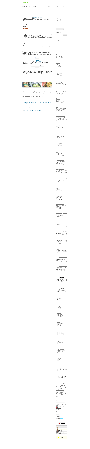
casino (57, 77)
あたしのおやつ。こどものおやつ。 (62, 353)
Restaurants (58, 392)
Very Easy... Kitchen (60, 351)
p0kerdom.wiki (58, 134)
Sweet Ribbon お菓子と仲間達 (61, 348)
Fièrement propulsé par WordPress (27, 447)
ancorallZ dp (57, 64)
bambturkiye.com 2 (58, 72)
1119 (56, 54)
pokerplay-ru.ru (58, 148)
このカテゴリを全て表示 (61, 434)
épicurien (58, 322)
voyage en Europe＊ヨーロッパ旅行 (61, 205)
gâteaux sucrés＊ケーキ (59, 177)
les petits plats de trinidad (61, 335)
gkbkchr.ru (57, 99)
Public (56, 154)
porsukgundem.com (58, 151)
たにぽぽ (58, 360)
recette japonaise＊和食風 (35, 96)
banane (62, 382)
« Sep (56, 22)
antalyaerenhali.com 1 (59, 67)
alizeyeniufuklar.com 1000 (59, 59)
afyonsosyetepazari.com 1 (59, 56)
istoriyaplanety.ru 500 (59, 102)
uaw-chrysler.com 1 (58, 195)
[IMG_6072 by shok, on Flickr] (37, 57)
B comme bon (59, 313)
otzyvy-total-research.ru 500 (60, 133)
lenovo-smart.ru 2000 (59, 121)
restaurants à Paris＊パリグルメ (60, 118)
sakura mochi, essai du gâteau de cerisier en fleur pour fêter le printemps (61, 267)
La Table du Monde (60, 332)
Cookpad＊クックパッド (60, 317)
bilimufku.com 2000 (58, 75)
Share (51, 78)
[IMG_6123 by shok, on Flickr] (35, 61)
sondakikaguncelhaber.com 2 (60, 187)
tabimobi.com (63, 283)
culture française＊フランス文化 (60, 117)
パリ (66, 395)
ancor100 (57, 126)
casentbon (57, 250)
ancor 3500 (57, 80)
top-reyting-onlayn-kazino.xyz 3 (60, 192)
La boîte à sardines (60, 331)
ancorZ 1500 (58, 152)
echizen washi (60, 386)
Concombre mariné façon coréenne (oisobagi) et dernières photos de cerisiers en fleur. (46, 89)
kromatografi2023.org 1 (59, 111)
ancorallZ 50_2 (59, 199)
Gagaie (57, 226)
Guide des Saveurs (58, 412)
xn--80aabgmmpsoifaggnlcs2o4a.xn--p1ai (61, 213)
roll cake (63, 392)
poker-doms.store (58, 139)
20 (57, 20)
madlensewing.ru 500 (59, 124)
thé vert (64, 393)
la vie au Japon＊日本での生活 (49, 6)
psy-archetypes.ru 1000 (59, 153)
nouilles (62, 390)
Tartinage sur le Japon (60, 376)
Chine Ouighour (64, 383)
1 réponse (23, 15)
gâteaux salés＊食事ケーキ (60, 160)
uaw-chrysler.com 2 (58, 196)
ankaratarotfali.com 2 (59, 66)
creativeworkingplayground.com (60, 84)
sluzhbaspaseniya (59, 215)
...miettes (58, 306)
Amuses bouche (59, 309)
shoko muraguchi (64, 279)
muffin (58, 390)
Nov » (65, 22)
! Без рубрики (58, 50)
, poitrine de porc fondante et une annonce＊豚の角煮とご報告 (61, 227)
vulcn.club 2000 (58, 206)
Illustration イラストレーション (60, 101)
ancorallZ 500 (58, 63)
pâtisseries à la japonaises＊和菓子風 (61, 178)
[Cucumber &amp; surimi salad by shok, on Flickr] (37, 17)
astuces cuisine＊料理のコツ (60, 221)
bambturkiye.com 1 (58, 71)
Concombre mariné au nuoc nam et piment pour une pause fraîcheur (36, 88)
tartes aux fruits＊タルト (59, 180)
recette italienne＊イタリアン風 (60, 168)
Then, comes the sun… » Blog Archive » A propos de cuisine (33, 110)
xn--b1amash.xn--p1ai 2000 (59, 217)
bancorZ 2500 (58, 58)
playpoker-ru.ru (58, 138)
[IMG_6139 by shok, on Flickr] (39, 61)
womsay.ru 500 (58, 208)
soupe (59, 393)
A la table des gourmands (61, 308)
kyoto (65, 388)
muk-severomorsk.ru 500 (59, 127)
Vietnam (65, 394)
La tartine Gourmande (60, 333)
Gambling (57, 95)
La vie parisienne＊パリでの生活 (59, 6)
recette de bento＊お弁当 (60, 165)
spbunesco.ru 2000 (58, 190)
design (64, 385)
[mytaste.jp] (57, 416)
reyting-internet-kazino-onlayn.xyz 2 (61, 181)
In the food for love (60, 325)
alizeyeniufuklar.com (59, 57)
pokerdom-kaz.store (59, 143)
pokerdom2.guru (58, 144)
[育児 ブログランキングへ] (58, 408)
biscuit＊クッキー (58, 173)
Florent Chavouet (59, 369)
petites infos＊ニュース (59, 136)
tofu (59, 394)
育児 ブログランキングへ (59, 409)
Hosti (56, 240)
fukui (63, 387)
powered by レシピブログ (59, 399)
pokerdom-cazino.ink (59, 142)
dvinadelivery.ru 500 (59, 89)
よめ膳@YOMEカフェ (60, 358)
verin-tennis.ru (58, 197)
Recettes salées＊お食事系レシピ (26, 6)
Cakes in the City (59, 316)
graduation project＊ (59, 41)
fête (65, 387)
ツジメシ (58, 361)
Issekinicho (59, 371)
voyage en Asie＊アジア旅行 (60, 204)
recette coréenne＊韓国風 (60, 164)
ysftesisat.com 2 (58, 218)
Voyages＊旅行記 (24, 8)
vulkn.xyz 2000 (58, 207)
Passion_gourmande (60, 342)
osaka (57, 390)
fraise (65, 386)
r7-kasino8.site (58, 156)
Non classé (57, 129)
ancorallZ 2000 (58, 189)
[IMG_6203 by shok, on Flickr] (37, 68)
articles (58, 81)
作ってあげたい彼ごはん (60, 359)
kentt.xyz (57, 107)
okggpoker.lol (58, 130)
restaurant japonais (61, 391)
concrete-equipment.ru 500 (59, 83)
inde (61, 389)
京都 (56, 396)
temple (62, 393)
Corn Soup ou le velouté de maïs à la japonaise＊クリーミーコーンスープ (61, 238)
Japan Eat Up (59, 374)
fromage (57, 387)
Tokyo (61, 394)
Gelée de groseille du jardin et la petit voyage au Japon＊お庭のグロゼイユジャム (61, 244)
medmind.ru (57, 125)
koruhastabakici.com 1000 (59, 110)
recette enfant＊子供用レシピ (60, 94)
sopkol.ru (57, 188)
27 (57, 21)
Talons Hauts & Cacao (60, 349)
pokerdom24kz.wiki (58, 145)
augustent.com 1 (58, 68)
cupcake (62, 385)
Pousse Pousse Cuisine (60, 344)
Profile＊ (57, 45)
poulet (57, 391)
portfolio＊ (57, 40)
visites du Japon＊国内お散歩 (60, 115)
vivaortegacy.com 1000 (59, 200)
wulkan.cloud (58, 209)
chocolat (58, 385)
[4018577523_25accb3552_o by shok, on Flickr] (35, 65)
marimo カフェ (59, 336)
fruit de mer (60, 387)
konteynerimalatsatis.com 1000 (60, 109)
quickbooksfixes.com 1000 (59, 155)
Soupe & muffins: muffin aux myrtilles (46, 102)
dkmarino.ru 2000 (58, 86)
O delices (58, 341)
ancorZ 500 (58, 216)
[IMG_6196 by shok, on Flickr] (42, 65)
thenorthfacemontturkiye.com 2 (60, 191)
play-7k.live (57, 137)
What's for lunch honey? (60, 352)
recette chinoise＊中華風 (59, 163)
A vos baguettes (59, 368)
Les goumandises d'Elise (60, 334)
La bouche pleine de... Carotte (61, 330)
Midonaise (58, 340)
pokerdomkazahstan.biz (59, 147)
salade (57, 393)
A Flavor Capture (59, 307)
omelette (65, 390)
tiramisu (57, 394)
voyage (57, 395)
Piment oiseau (59, 343)
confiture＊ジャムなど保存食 (60, 174)
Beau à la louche (59, 314)
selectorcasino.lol (58, 186)
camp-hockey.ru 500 (58, 76)
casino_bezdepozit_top (59, 82)
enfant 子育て (58, 90)
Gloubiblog (59, 324)
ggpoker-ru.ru (58, 98)
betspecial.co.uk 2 (58, 74)
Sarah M (57, 253)
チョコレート (63, 395)
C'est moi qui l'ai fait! (60, 315)
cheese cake (58, 383)
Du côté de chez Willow (60, 321)
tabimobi (25, 2)
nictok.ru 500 (57, 128)
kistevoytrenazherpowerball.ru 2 (60, 108)
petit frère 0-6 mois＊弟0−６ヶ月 (60, 93)
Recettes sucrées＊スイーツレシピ (38, 6)
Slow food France (59, 345)
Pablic (56, 135)
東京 (57, 396)
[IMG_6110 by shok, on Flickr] (37, 60)
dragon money (58, 65)
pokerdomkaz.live (58, 146)
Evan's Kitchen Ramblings (61, 323)
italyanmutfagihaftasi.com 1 (60, 103)
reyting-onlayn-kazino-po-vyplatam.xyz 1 (61, 182)
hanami (59, 388)
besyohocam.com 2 (58, 73)
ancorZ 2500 (58, 85)
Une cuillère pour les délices (61, 350)
